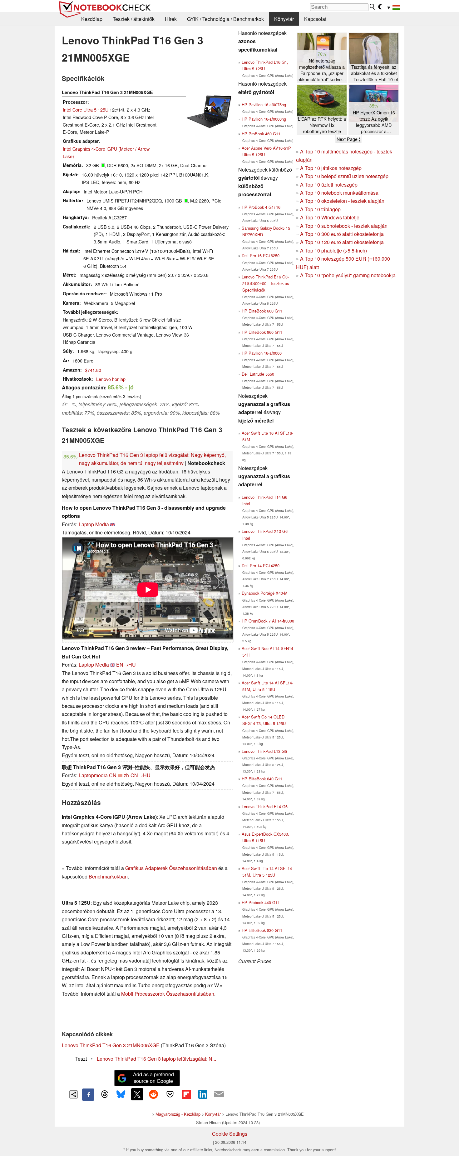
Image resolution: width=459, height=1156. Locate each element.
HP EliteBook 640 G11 (262, 779)
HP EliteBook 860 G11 (262, 332)
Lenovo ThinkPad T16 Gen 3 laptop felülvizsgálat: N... (156, 1058)
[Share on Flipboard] (186, 1094)
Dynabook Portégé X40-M (265, 593)
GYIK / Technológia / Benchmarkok (225, 19)
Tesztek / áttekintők (134, 19)
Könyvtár (284, 19)
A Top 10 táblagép (320, 209)
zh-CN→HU (137, 775)
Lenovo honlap (111, 379)
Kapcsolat (315, 19)
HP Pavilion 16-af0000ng (264, 119)
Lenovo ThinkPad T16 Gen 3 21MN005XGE (111, 1045)
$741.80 (93, 370)
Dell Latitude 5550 (258, 374)
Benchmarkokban (108, 876)
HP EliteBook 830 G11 (262, 930)
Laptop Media (94, 524)
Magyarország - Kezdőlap (177, 1114)
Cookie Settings (229, 1133)
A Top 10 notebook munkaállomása (339, 192)
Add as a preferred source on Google (153, 1077)
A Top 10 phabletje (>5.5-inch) (333, 250)
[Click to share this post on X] (137, 1094)
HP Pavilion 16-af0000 (262, 353)
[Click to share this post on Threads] (105, 1094)
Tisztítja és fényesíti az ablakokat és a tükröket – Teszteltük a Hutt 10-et (374, 73)
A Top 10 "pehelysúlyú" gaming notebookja (348, 275)
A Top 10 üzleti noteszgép (329, 184)
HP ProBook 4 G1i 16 (261, 207)
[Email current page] (219, 1094)
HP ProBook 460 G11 (261, 134)
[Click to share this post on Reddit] (154, 1094)
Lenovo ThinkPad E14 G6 (265, 806)
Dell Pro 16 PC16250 (260, 255)
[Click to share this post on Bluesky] (121, 1094)
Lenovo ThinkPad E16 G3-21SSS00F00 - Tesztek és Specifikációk (265, 283)
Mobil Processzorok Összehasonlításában (167, 993)
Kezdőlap (91, 19)
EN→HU (126, 664)
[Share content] (73, 1094)
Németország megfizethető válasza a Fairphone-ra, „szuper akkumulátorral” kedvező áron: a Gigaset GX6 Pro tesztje (322, 70)
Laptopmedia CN (97, 775)
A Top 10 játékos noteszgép (331, 168)
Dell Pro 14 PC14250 (260, 565)
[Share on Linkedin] (203, 1094)
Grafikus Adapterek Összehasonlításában (171, 868)
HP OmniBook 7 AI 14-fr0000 (268, 621)
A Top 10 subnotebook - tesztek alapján (343, 225)
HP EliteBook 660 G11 (262, 311)
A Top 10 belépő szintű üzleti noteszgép (344, 176)
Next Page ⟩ (348, 139)
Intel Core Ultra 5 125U (85, 109)
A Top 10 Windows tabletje (329, 217)
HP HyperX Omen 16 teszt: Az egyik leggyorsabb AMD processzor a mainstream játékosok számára (374, 122)
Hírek (171, 19)
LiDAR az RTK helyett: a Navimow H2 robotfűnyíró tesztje (322, 125)
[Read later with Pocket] (170, 1094)
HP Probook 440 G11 (261, 902)
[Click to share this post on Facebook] (88, 1094)
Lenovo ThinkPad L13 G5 (264, 751)
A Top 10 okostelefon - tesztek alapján (342, 200)
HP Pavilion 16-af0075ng (264, 105)
